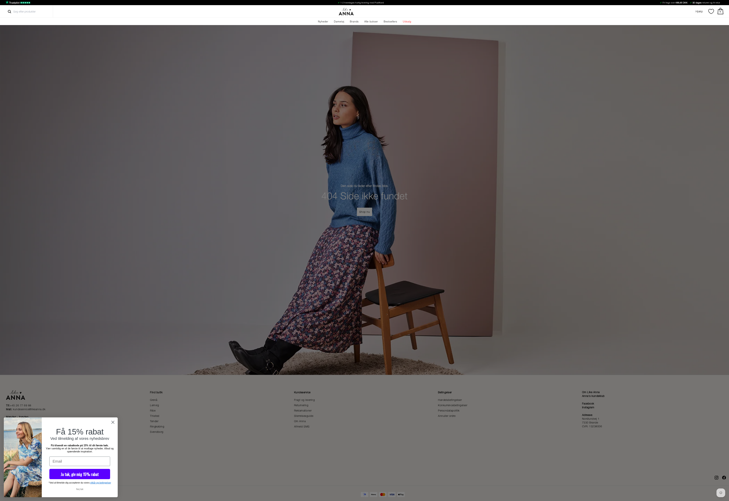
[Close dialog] (113, 422)
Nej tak (79, 489)
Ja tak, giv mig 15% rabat (80, 474)
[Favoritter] (711, 11)
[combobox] (27, 11)
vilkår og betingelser (100, 482)
